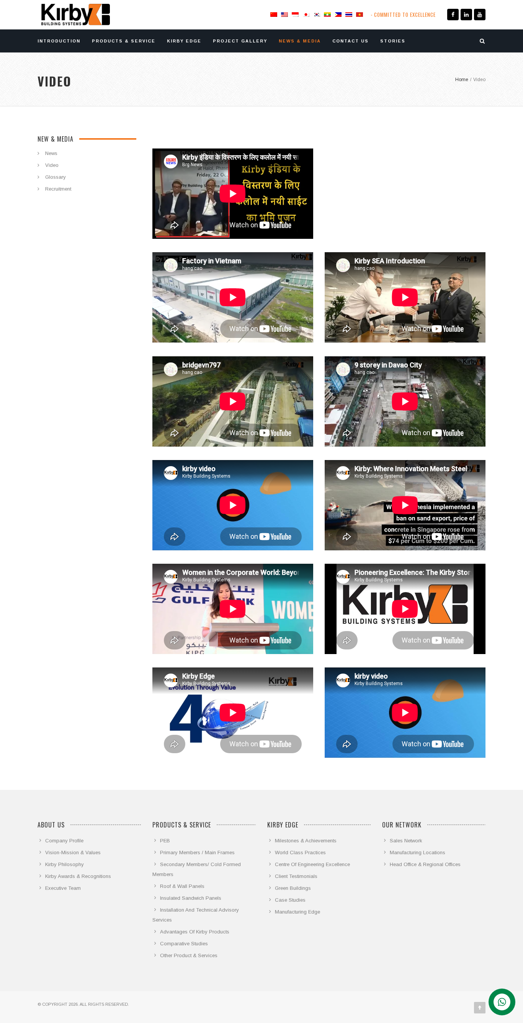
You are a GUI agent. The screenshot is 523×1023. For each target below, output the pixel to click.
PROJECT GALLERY (240, 41)
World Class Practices (300, 852)
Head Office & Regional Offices (425, 864)
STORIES (392, 41)
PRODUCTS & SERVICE (123, 41)
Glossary (55, 177)
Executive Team (63, 888)
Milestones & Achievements (306, 841)
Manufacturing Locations (417, 852)
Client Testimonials (296, 876)
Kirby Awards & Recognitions (78, 876)
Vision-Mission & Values (73, 852)
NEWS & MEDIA (300, 41)
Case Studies (290, 900)
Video (52, 165)
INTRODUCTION (59, 41)
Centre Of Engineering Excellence (312, 864)
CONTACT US (350, 41)
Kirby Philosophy (64, 864)
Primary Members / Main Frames (197, 852)
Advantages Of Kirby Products (194, 932)
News (51, 153)
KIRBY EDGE (184, 41)
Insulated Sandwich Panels (190, 898)
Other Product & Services (188, 955)
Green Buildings (293, 888)
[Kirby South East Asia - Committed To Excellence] (75, 14)
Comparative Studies (184, 943)
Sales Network (406, 841)
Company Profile (64, 841)
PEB (165, 841)
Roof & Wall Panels (182, 886)
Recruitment (58, 189)
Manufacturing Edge (297, 912)
